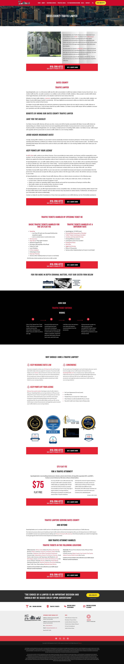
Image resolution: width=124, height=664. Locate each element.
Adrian (37, 549)
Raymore (42, 562)
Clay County (90, 553)
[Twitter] (60, 638)
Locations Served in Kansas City (71, 621)
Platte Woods (54, 560)
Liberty (46, 558)
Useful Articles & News (69, 628)
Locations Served (51, 3)
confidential (80, 48)
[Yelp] (64, 638)
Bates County (76, 553)
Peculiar (43, 560)
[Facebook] (56, 638)
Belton (50, 549)
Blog (82, 3)
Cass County (83, 553)
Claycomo (42, 551)
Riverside (52, 562)
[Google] (68, 638)
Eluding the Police (70, 242)
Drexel (53, 551)
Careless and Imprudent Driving (74, 237)
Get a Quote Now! (72, 67)
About (43, 3)
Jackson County (67, 555)
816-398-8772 (56, 66)
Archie (41, 549)
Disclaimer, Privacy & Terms (70, 619)
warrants (47, 98)
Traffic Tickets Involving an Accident (75, 235)
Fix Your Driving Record (73, 3)
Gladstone (35, 553)
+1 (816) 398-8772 (48, 625)
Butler (76, 36)
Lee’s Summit (41, 558)
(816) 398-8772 (101, 3)
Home (39, 3)
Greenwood (54, 553)
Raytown (47, 562)
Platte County (74, 555)
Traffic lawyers (90, 36)
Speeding (32, 231)
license (36, 372)
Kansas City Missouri (47, 555)
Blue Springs (56, 549)
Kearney (55, 555)
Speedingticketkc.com (68, 372)
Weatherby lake (48, 564)
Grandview (48, 553)
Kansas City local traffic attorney (64, 533)
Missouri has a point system (34, 391)
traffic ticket (30, 155)
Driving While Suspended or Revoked (76, 233)
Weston (54, 564)
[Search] (93, 3)
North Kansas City (53, 558)
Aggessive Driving (71, 246)
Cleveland (48, 551)
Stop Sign (32, 240)
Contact (88, 3)
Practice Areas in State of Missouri (72, 624)
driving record (47, 369)
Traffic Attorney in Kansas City (71, 617)
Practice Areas (62, 3)
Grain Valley (42, 553)
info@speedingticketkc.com (51, 627)
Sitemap (80, 643)
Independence (38, 555)
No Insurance (33, 238)
